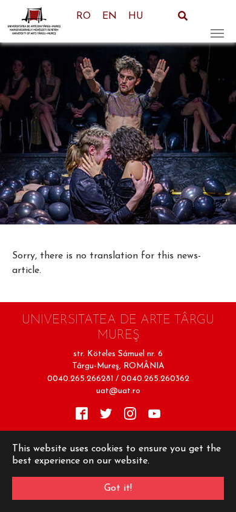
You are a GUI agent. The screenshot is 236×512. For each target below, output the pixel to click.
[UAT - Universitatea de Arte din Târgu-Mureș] (38, 21)
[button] (15, 133)
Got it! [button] (118, 488)
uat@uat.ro (118, 391)
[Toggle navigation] (217, 21)
